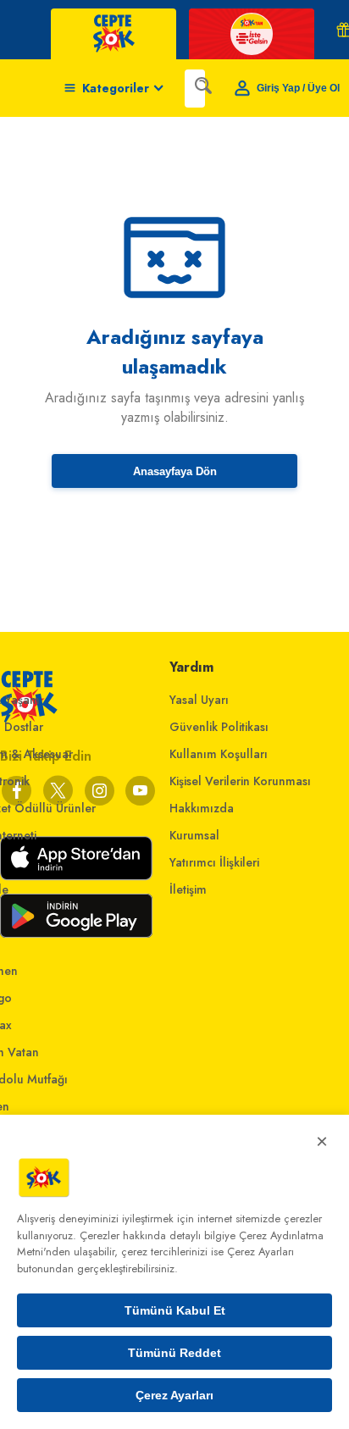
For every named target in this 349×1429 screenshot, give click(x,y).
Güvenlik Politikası (219, 726)
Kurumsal (194, 835)
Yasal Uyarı (199, 699)
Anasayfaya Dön (175, 471)
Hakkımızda (201, 808)
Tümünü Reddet (174, 1353)
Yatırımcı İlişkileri (214, 862)
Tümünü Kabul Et (175, 1310)
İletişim (188, 889)
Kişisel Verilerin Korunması (240, 781)
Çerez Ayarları (174, 1395)
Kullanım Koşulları (218, 753)
